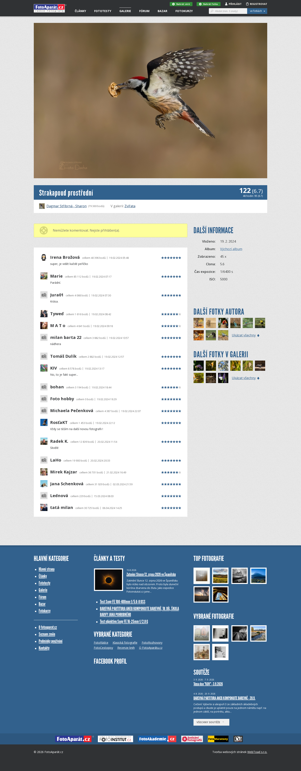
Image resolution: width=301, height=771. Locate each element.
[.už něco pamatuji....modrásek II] (235, 366)
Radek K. (59, 441)
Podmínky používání (50, 641)
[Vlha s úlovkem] (248, 323)
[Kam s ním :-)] (199, 323)
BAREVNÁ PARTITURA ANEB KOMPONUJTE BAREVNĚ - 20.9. (224, 698)
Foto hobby (62, 398)
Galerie (125, 11)
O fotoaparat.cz (48, 627)
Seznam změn (47, 634)
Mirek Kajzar (63, 472)
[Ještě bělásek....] (223, 378)
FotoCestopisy (103, 648)
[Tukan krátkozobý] (260, 323)
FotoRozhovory (152, 642)
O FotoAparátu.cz (150, 648)
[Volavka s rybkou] (260, 366)
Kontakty (44, 648)
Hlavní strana (46, 569)
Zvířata (129, 206)
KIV (53, 368)
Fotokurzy (184, 11)
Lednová (59, 495)
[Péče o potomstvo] (211, 335)
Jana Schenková (67, 483)
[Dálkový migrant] (248, 366)
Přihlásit (235, 4)
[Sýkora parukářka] (199, 335)
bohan (57, 386)
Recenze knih (126, 648)
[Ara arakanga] (223, 323)
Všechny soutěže (209, 722)
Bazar (162, 11)
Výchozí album (231, 249)
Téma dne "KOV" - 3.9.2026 (208, 683)
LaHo (55, 460)
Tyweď (57, 313)
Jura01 (56, 294)
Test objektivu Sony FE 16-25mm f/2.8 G (124, 621)
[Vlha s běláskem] (211, 366)
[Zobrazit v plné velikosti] (150, 100)
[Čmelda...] (199, 366)
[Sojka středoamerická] (223, 335)
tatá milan (61, 507)
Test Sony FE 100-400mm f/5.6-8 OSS (122, 601)
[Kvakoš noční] (211, 378)
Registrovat (258, 4)
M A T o (57, 325)
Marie (56, 276)
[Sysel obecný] (211, 323)
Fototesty (102, 11)
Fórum (144, 11)
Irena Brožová (65, 257)
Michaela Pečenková (71, 410)
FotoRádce (101, 642)
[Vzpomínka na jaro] (223, 366)
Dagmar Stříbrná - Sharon (66, 206)
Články (80, 11)
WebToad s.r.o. (257, 752)
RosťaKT (59, 422)
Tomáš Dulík (63, 356)
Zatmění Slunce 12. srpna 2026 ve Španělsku (151, 574)
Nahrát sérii (183, 4)
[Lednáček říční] (235, 323)
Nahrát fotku (210, 4)
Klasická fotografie (125, 642)
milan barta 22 (65, 337)
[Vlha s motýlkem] (199, 378)
